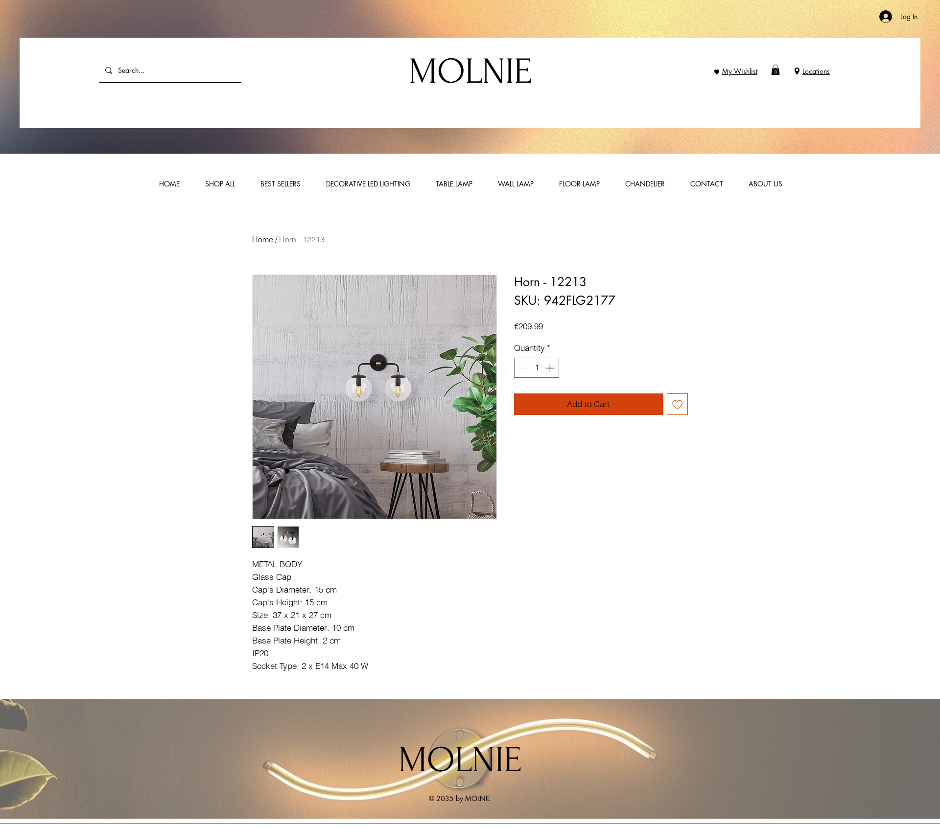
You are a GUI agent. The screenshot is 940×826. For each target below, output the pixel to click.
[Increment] (550, 368)
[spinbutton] (536, 368)
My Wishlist (739, 71)
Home (262, 239)
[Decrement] (523, 368)
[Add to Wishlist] (677, 404)
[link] (775, 70)
